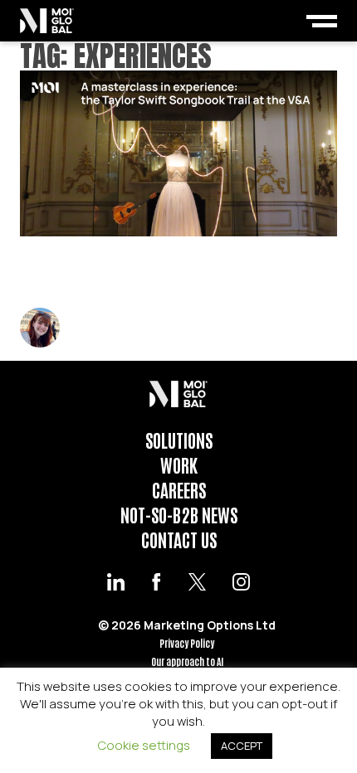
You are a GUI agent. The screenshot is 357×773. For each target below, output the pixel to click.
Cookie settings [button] (144, 745)
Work (179, 464)
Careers (179, 489)
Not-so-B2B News (178, 514)
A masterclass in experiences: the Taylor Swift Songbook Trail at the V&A (164, 272)
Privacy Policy (186, 643)
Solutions (179, 439)
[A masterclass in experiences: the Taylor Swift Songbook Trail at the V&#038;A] (178, 153)
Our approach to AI (187, 661)
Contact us (179, 539)
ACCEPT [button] (241, 745)
